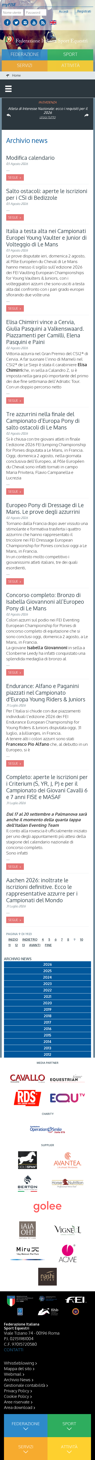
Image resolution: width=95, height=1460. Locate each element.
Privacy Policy (16, 1390)
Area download (18, 1407)
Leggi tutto (48, 117)
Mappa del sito (18, 1368)
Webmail (12, 1374)
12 (16, 945)
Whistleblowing (19, 1362)
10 (81, 939)
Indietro (29, 939)
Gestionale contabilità (24, 1385)
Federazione (25, 54)
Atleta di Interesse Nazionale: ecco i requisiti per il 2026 (47, 110)
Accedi (63, 11)
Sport (70, 54)
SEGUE (13, 177)
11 (9, 945)
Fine (48, 945)
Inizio (13, 939)
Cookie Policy (16, 1396)
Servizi (24, 65)
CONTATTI (13, 1349)
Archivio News (17, 1379)
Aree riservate (17, 1401)
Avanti (34, 945)
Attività (70, 65)
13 (23, 945)
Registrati (84, 11)
